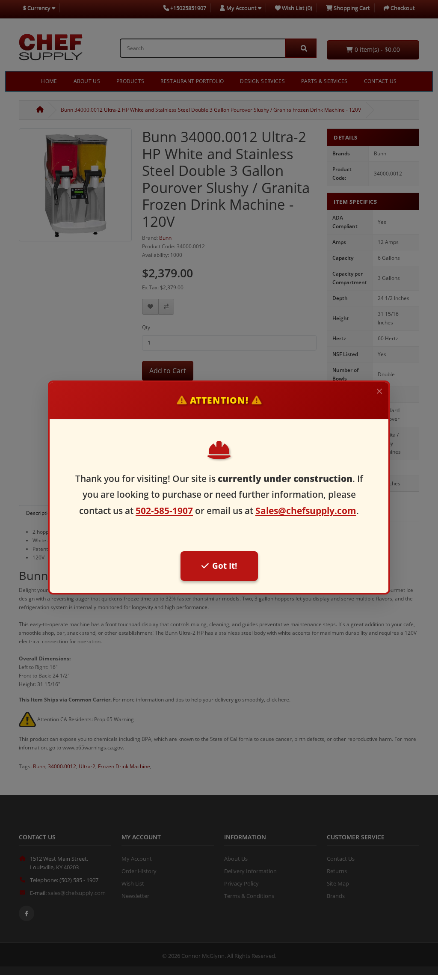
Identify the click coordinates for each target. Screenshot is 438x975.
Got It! (224, 565)
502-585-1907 (164, 511)
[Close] (379, 391)
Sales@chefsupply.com (305, 511)
